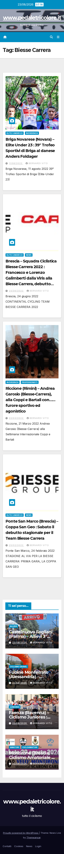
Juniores (14, 707)
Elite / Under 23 (15, 133)
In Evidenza (32, 133)
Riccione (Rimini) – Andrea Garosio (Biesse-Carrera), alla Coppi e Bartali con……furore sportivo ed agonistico (30, 400)
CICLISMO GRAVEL (18, 667)
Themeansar (33, 837)
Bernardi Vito (38, 163)
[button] (51, 37)
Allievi (13, 626)
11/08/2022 (16, 163)
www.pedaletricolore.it (32, 17)
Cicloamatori (29, 747)
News (28, 255)
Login (38, 846)
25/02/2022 (16, 545)
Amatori (14, 747)
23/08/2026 (20, 642)
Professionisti (30, 382)
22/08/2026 (20, 723)
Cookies (18, 846)
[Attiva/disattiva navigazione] (58, 37)
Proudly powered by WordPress (21, 832)
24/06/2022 (16, 290)
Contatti (7, 846)
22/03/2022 (16, 418)
